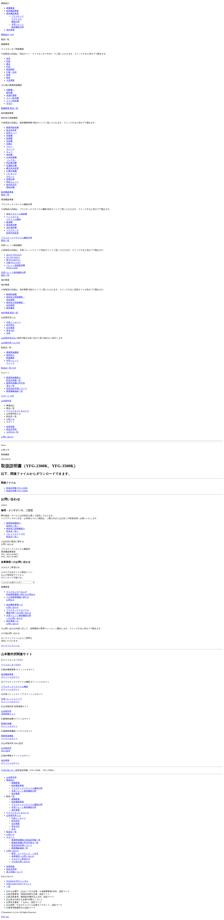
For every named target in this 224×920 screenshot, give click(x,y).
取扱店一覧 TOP (8, 368)
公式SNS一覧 (12, 432)
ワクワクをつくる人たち (17, 411)
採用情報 (10, 427)
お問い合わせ (7, 437)
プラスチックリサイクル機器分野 (27, 788)
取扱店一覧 (11, 832)
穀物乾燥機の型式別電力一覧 (24, 843)
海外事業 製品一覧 (9, 313)
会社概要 (15, 824)
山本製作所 (6, 401)
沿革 (13, 829)
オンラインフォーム (10, 645)
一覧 (8, 886)
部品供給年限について (21, 845)
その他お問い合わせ (20, 862)
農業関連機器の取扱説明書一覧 (25, 840)
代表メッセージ (18, 818)
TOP (3, 770)
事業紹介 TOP (7, 35)
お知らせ (10, 419)
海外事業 (15, 794)
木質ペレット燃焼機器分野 (23, 791)
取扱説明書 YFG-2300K (17, 488)
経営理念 (15, 821)
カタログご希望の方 (20, 859)
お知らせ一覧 (11, 770)
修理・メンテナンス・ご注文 (24, 853)
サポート (10, 837)
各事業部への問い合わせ (22, 856)
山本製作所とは (13, 815)
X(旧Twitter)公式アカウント (19, 884)
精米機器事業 (17, 785)
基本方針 (15, 826)
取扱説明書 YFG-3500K (17, 491)
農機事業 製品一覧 (9, 108)
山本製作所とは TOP (10, 343)
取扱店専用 (11, 429)
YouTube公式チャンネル (17, 881)
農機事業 (15, 783)
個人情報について (14, 872)
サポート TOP (7, 396)
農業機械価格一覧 (19, 848)
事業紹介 (10, 780)
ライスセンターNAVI (11, 665)
